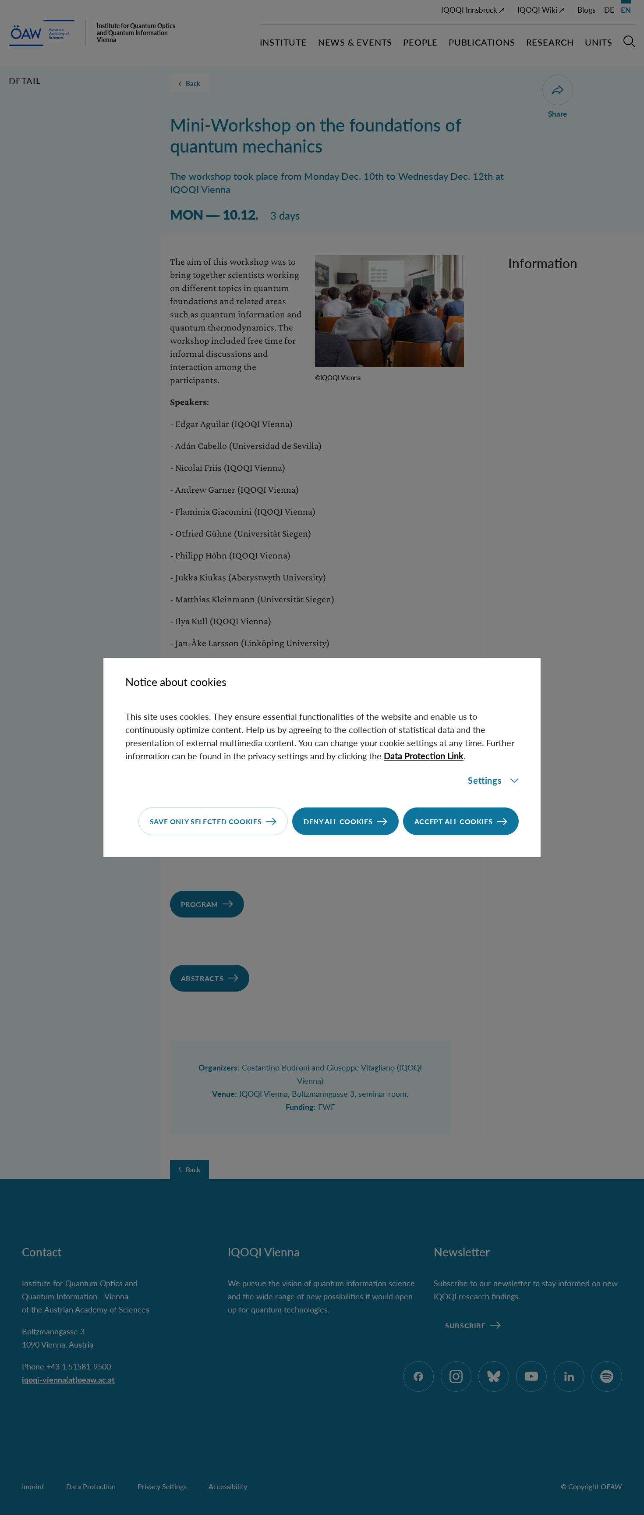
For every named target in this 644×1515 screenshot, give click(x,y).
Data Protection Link (424, 755)
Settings (485, 780)
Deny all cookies (338, 821)
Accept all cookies (453, 821)
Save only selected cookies (206, 821)
